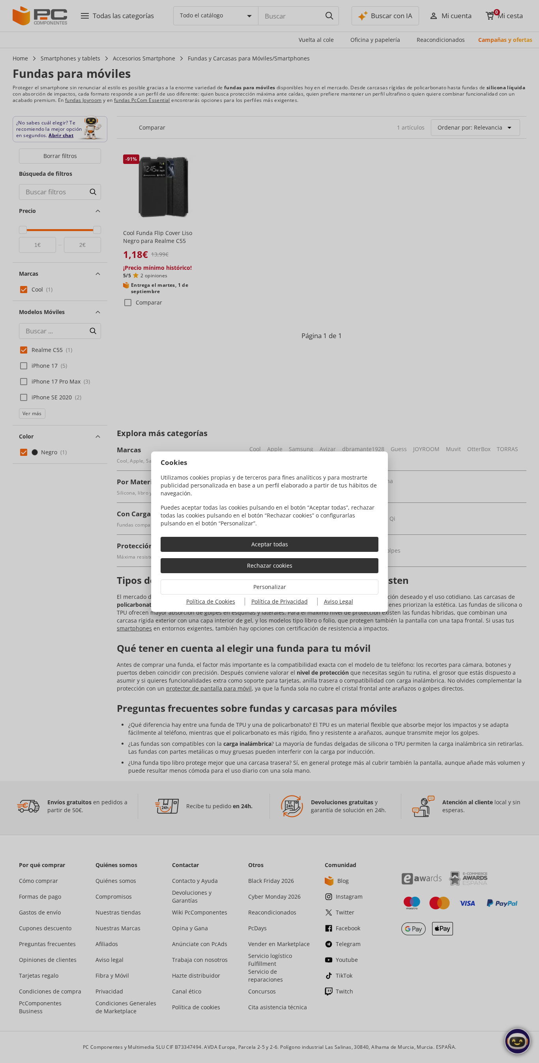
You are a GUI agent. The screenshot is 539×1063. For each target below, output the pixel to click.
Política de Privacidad (279, 601)
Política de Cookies (210, 601)
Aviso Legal (338, 601)
